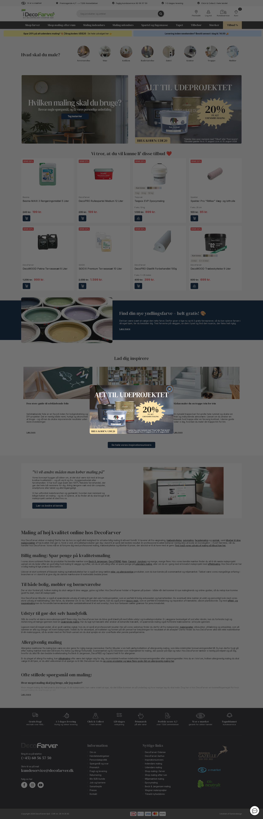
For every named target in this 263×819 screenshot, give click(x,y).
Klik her (131, 409)
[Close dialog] (169, 389)
